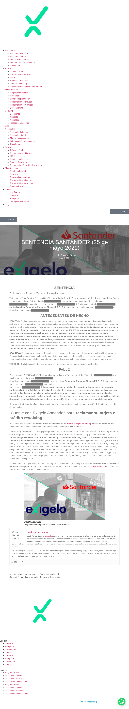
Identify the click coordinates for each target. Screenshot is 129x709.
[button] (121, 701)
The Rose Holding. (88, 702)
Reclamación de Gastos (20, 75)
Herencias (14, 96)
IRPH (12, 78)
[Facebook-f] (3, 633)
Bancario (9, 69)
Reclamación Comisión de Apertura (26, 87)
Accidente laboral (18, 56)
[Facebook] (19, 562)
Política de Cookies (13, 676)
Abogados (14, 120)
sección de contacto (97, 466)
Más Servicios (11, 90)
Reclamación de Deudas (21, 102)
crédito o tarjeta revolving (79, 424)
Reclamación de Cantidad (21, 105)
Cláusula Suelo (17, 72)
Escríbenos (15, 114)
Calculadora (15, 66)
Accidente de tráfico (19, 53)
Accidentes (10, 50)
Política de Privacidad (15, 679)
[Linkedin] (12, 562)
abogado (48, 536)
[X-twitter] (10, 633)
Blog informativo (12, 673)
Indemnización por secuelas (22, 63)
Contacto (9, 111)
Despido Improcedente (20, 99)
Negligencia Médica (19, 93)
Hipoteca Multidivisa (19, 81)
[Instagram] (15, 562)
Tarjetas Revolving (18, 84)
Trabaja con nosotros (19, 123)
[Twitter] (22, 562)
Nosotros (14, 117)
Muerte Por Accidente (19, 59)
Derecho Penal (17, 108)
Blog (7, 126)
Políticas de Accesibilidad (16, 682)
